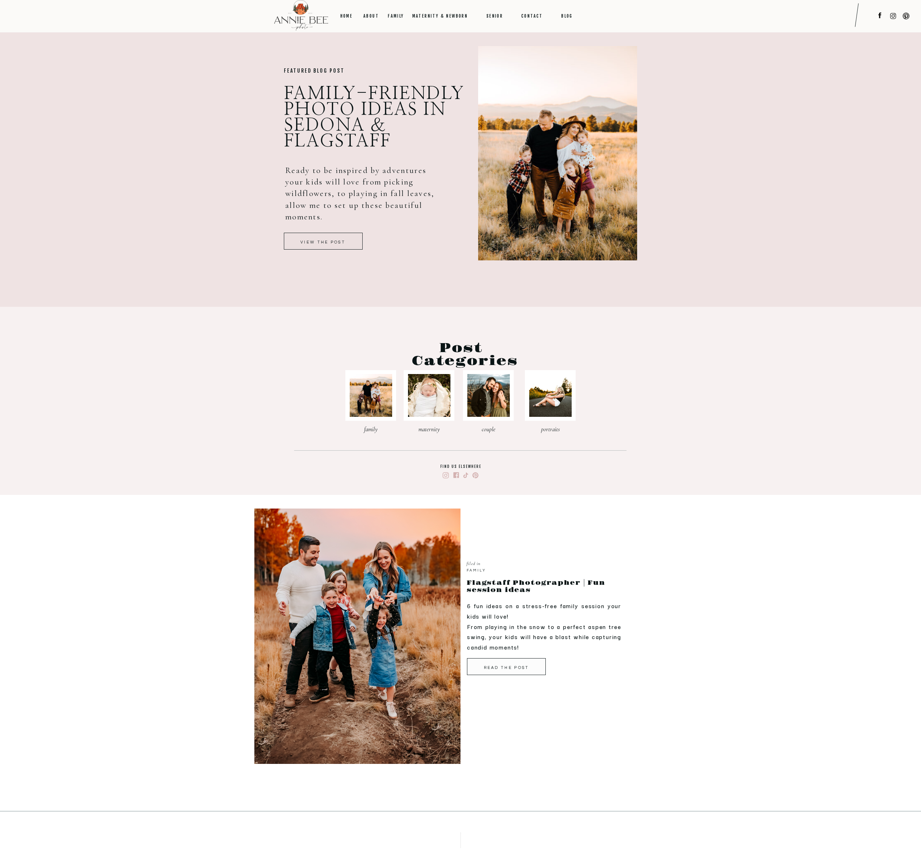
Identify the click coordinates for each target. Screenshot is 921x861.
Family (476, 570)
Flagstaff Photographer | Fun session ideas (536, 586)
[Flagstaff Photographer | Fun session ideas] (357, 636)
